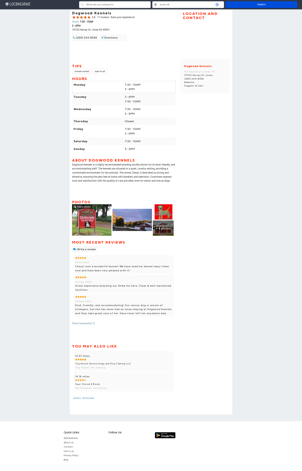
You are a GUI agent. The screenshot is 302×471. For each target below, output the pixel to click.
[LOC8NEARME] (18, 3)
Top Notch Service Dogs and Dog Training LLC (103, 363)
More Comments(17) (83, 323)
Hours (75, 21)
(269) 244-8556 (86, 37)
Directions (110, 37)
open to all (100, 71)
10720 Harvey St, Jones (198, 75)
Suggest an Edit (193, 85)
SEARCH (261, 4)
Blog (66, 459)
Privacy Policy (71, 455)
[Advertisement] (124, 52)
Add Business (71, 438)
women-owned (82, 71)
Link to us (69, 451)
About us (68, 442)
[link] (92, 219)
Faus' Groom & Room (87, 384)
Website (189, 82)
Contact (68, 446)
